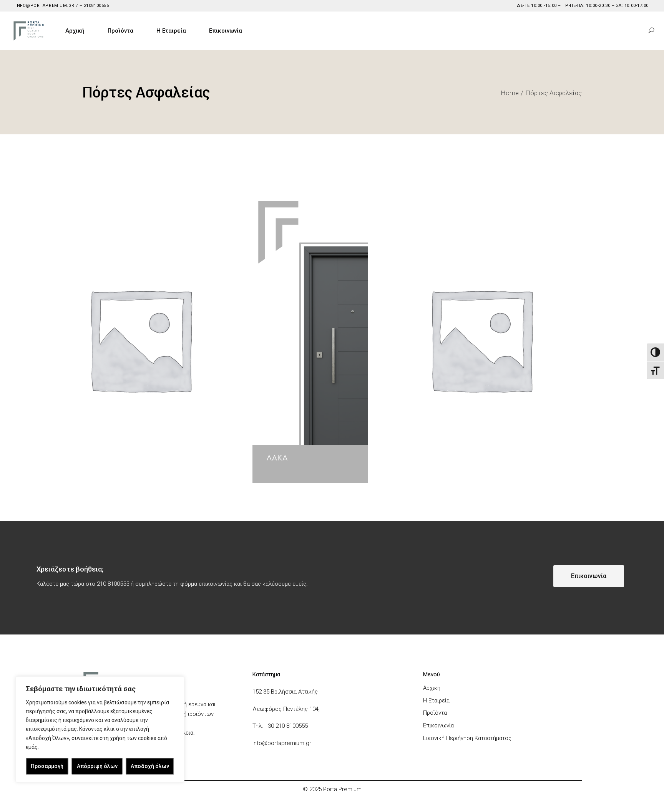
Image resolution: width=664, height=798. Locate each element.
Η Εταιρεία (436, 700)
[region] (99, 729)
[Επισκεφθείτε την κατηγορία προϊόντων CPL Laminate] (140, 338)
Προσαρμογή (47, 766)
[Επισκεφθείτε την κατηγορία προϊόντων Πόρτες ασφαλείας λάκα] (310, 338)
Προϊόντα (435, 712)
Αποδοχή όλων (150, 766)
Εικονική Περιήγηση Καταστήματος (467, 738)
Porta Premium (342, 789)
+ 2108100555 (93, 5)
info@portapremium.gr (45, 5)
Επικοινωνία (438, 725)
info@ (259, 743)
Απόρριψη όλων (97, 766)
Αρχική (431, 687)
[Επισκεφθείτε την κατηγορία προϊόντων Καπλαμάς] (480, 338)
